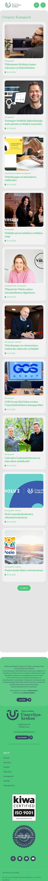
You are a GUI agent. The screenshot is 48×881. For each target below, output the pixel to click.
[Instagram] (13, 858)
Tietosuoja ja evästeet (10, 873)
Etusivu (6, 758)
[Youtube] (33, 858)
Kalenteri (7, 771)
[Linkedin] (19, 858)
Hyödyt (6, 780)
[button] (43, 5)
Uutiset (6, 767)
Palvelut (7, 762)
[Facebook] (26, 858)
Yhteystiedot (9, 785)
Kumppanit (8, 776)
